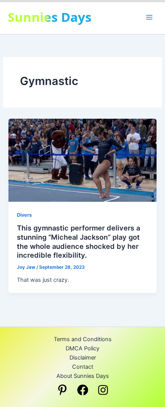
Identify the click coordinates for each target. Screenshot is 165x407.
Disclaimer (82, 357)
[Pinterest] (62, 390)
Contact (82, 366)
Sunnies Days (49, 17)
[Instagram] (103, 390)
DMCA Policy (82, 348)
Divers (24, 215)
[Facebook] (82, 390)
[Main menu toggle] (149, 17)
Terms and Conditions (83, 339)
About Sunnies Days (82, 376)
